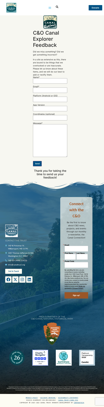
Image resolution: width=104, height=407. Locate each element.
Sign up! (76, 295)
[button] (50, 8)
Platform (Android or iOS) (45, 96)
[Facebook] (8, 279)
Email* (36, 87)
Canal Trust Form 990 (68, 400)
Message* (37, 123)
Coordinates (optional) (44, 114)
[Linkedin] (29, 279)
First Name (69, 253)
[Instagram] (22, 279)
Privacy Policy (32, 398)
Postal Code (69, 261)
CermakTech (79, 403)
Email (67, 245)
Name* (36, 77)
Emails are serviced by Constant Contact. (75, 287)
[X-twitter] (15, 279)
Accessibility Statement (68, 398)
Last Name (80, 253)
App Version (39, 105)
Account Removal (48, 398)
